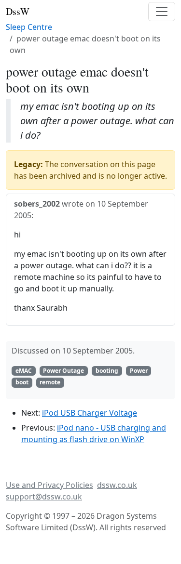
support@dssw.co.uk (44, 496)
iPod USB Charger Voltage (89, 412)
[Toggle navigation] (161, 11)
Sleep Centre (29, 27)
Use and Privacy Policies (49, 485)
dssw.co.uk (117, 485)
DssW (17, 11)
